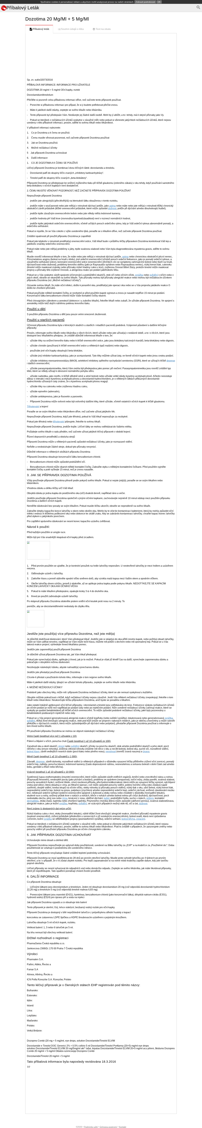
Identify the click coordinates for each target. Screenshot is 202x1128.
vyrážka (139, 275)
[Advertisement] (12, 137)
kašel (106, 798)
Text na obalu (103, 29)
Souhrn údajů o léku (72, 29)
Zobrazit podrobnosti (145, 2)
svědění (154, 275)
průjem (150, 798)
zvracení (140, 819)
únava (146, 751)
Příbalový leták (41, 29)
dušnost (112, 208)
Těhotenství (33, 406)
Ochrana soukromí (108, 1127)
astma (112, 205)
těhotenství (58, 421)
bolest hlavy (33, 751)
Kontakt (122, 1127)
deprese (171, 360)
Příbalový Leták (22, 7)
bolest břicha (128, 819)
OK (159, 2)
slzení (61, 746)
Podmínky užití (91, 1127)
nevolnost (111, 751)
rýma (64, 798)
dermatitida (33, 801)
